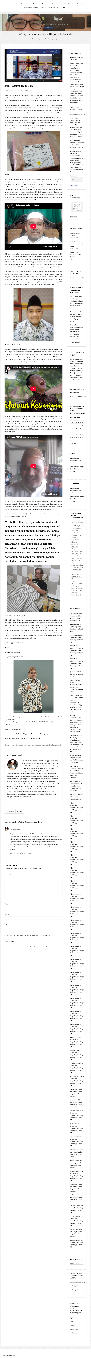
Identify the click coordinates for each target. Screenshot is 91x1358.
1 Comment (9, 91)
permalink (58, 745)
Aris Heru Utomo (76, 533)
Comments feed (74, 1329)
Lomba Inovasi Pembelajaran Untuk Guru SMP (75, 254)
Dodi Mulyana (75, 540)
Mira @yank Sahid (76, 583)
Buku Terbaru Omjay (39, 4)
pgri (45, 745)
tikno (71, 755)
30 (82, 437)
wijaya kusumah (11, 4)
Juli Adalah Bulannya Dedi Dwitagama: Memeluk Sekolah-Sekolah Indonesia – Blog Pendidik (76, 740)
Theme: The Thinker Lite (8, 1355)
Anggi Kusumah (76, 528)
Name (7, 904)
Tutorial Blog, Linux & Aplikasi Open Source (77, 569)
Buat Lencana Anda (74, 185)
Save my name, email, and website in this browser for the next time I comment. (29, 935)
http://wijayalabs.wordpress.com (79, 147)
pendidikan (22, 745)
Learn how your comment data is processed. (44, 947)
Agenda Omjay (81, 4)
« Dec (71, 443)
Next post (19, 811)
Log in (71, 1321)
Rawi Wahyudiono (76, 588)
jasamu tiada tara (36, 745)
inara (71, 794)
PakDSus (72, 1089)
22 (80, 434)
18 (72, 434)
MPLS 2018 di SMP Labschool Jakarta (76, 674)
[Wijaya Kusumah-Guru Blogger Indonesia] (45, 22)
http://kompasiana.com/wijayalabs (79, 114)
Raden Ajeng (75, 586)
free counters (73, 217)
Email (7, 914)
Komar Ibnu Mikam (77, 565)
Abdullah (72, 1229)
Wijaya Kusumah (30, 91)
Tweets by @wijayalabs (76, 522)
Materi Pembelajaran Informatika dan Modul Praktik (76, 243)
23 (82, 434)
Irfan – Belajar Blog (77, 558)
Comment (8, 875)
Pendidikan (24, 4)
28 (78, 437)
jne (42, 745)
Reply (30, 853)
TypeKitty (72, 672)
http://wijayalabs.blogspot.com (78, 1282)
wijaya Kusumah (74, 680)
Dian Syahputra (74, 781)
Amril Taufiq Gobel (77, 526)
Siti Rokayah (73, 1195)
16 (82, 431)
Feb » (75, 443)
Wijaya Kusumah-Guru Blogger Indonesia (45, 34)
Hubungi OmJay (67, 4)
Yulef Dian (74, 530)
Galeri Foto (54, 4)
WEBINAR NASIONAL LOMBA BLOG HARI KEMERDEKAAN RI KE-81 (76, 687)
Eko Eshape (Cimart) (77, 551)
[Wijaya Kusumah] (77, 179)
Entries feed (73, 1325)
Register (72, 1318)
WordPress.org (74, 1333)
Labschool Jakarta (75, 599)
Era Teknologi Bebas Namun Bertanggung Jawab (76, 796)
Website (7, 925)
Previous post (10, 811)
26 (74, 437)
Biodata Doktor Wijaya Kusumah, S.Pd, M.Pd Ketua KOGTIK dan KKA (46, 7)
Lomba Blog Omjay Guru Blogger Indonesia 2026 (76, 629)
